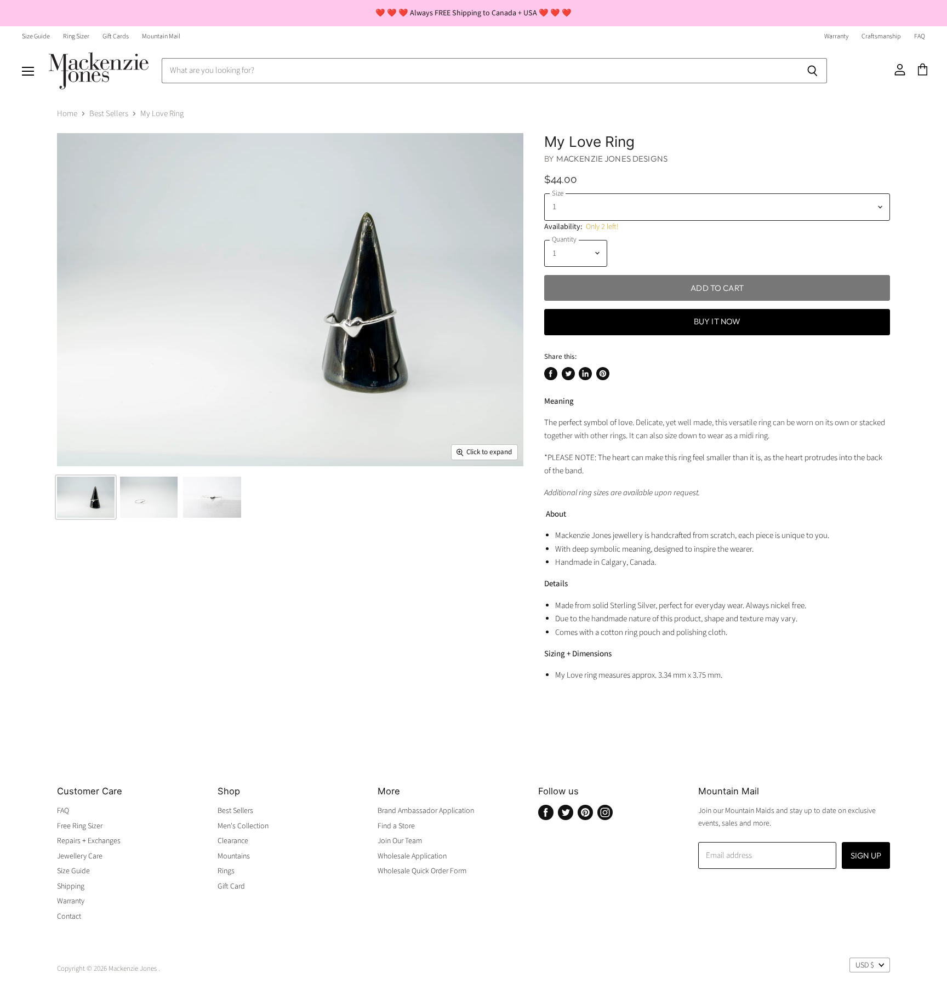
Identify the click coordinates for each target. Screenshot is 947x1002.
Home (67, 113)
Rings (226, 871)
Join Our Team (400, 840)
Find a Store (396, 826)
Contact (69, 916)
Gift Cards (115, 37)
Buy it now (717, 321)
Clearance (233, 840)
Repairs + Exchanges (89, 840)
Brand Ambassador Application (426, 810)
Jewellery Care (79, 856)
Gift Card (231, 886)
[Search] (812, 70)
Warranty (836, 37)
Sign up (866, 855)
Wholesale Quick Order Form (422, 871)
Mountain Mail (161, 37)
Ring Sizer (76, 37)
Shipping (70, 886)
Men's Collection (243, 826)
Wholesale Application (412, 856)
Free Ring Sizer (79, 826)
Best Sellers (108, 113)
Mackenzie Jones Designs (612, 158)
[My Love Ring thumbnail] (86, 497)
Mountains (234, 856)
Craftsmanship (881, 37)
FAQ (919, 37)
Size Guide (36, 37)
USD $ (864, 965)
